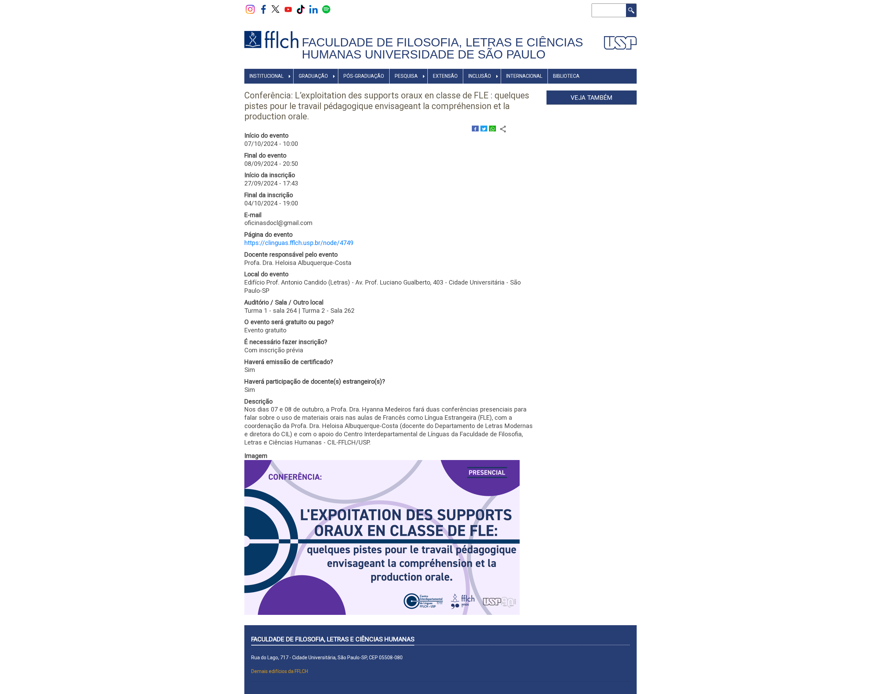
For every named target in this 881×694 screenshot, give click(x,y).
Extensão (445, 76)
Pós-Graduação (363, 76)
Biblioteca (566, 76)
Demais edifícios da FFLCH (279, 671)
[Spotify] (326, 9)
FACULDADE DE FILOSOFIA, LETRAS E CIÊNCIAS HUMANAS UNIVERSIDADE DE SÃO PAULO (442, 48)
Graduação (313, 76)
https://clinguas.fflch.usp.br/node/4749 (298, 242)
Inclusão (479, 76)
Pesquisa (406, 76)
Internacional (524, 76)
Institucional (267, 76)
